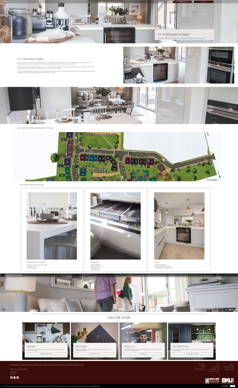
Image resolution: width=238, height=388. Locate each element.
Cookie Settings (225, 386)
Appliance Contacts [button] (229, 369)
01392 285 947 (233, 1)
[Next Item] (236, 105)
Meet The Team (216, 367)
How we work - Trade (214, 369)
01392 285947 (13, 372)
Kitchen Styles (202, 364)
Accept (232, 386)
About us (217, 364)
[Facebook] (11, 377)
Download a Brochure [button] (229, 367)
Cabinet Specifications (200, 369)
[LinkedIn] (17, 377)
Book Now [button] (12, 374)
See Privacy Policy (96, 386)
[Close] (236, 386)
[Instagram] (14, 377)
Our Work (203, 367)
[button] (179, 1)
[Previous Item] (2, 105)
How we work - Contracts (213, 371)
